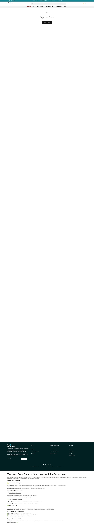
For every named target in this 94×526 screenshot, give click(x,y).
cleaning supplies (35, 485)
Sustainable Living (13, 505)
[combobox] (48, 4)
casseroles (34, 495)
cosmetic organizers (28, 501)
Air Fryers (32, 448)
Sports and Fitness (53, 453)
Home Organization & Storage (15, 499)
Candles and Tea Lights (35, 451)
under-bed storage (39, 501)
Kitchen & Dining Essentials (15, 493)
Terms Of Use (71, 453)
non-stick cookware (24, 495)
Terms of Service (72, 455)
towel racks (33, 501)
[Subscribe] (24, 459)
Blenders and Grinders (54, 448)
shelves (24, 503)
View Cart (63, 524)
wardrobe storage (30, 488)
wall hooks (27, 503)
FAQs (70, 448)
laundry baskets (24, 488)
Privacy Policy (71, 451)
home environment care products (44, 485)
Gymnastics (33, 453)
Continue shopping (47, 22)
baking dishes (30, 495)
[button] (34, 7)
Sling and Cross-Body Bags (54, 451)
